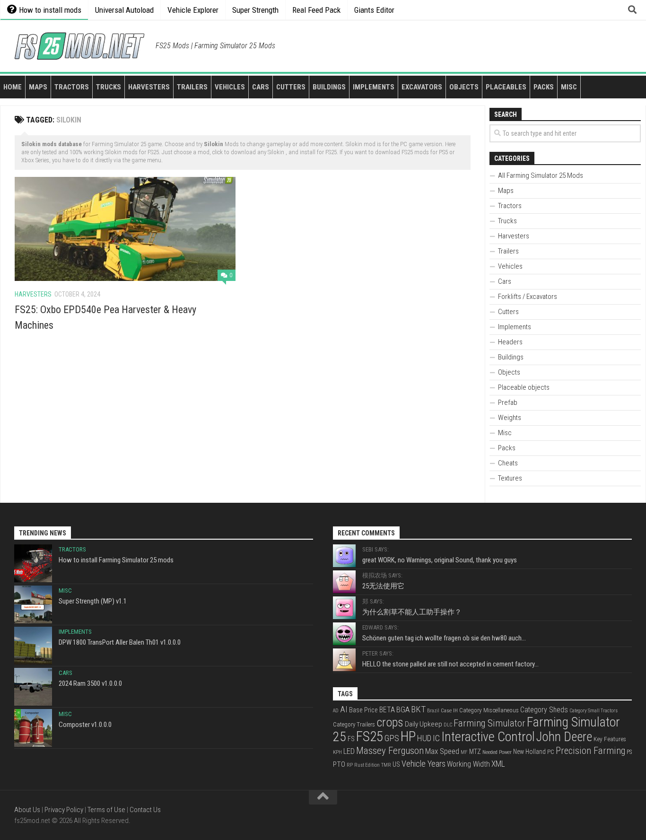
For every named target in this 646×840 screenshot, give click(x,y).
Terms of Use (106, 809)
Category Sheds (544, 709)
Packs (543, 87)
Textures (510, 478)
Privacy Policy (63, 809)
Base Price (363, 710)
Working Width (468, 764)
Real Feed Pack (316, 10)
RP (350, 765)
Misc (569, 87)
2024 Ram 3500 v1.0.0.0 (90, 683)
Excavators (422, 87)
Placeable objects (524, 387)
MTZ (475, 751)
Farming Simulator (489, 723)
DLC (448, 725)
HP (408, 736)
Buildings (329, 87)
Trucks (108, 87)
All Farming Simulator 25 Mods (540, 175)
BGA (403, 709)
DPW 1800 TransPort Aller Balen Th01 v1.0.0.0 (120, 642)
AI (344, 709)
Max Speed (442, 751)
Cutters (291, 87)
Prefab (507, 402)
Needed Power (497, 752)
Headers (510, 342)
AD (336, 711)
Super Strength (255, 10)
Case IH (449, 710)
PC (550, 751)
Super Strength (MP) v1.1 (93, 601)
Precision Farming (590, 750)
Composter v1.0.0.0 (85, 724)
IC (436, 738)
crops (389, 722)
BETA (387, 709)
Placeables (506, 87)
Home (12, 87)
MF (464, 752)
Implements (373, 87)
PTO (339, 764)
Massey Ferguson (390, 750)
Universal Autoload (124, 10)
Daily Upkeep (423, 724)
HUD (424, 738)
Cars (260, 87)
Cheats (508, 463)
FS (351, 739)
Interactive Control (488, 736)
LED (349, 751)
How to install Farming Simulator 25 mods (116, 560)
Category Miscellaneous (489, 710)
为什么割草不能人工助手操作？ (412, 612)
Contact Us (145, 809)
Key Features (610, 739)
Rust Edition (367, 765)
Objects (464, 87)
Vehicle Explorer (192, 10)
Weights (509, 417)
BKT (418, 709)
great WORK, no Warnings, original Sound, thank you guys (439, 560)
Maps (38, 87)
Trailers (192, 87)
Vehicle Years (423, 764)
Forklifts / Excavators (527, 296)
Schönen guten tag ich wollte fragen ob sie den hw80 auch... (444, 638)
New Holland (529, 751)
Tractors (71, 87)
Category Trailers (354, 724)
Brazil (433, 711)
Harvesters (149, 87)
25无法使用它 (383, 586)
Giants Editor (374, 10)
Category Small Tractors (593, 711)
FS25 (369, 736)
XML (498, 764)
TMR (386, 765)
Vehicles (230, 87)
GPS (391, 738)
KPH (337, 752)
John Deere (564, 736)
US (396, 764)
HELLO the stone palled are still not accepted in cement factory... (450, 664)
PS (629, 752)
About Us (27, 809)
